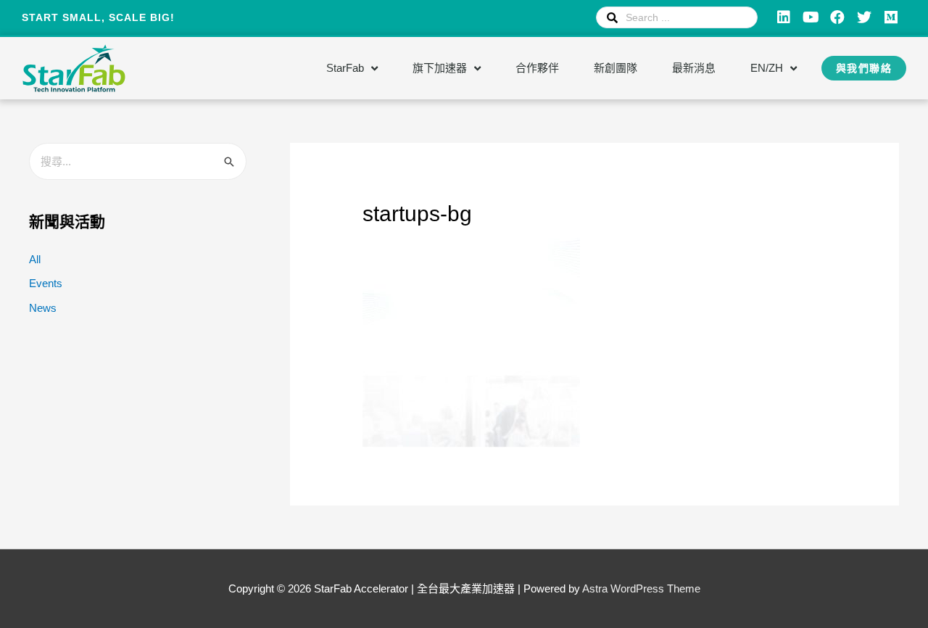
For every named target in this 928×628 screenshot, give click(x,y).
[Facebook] (837, 17)
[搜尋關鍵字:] (137, 161)
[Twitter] (864, 17)
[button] (864, 68)
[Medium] (891, 17)
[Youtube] (810, 17)
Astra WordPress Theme (641, 588)
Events (45, 283)
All (35, 259)
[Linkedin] (783, 17)
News (43, 308)
